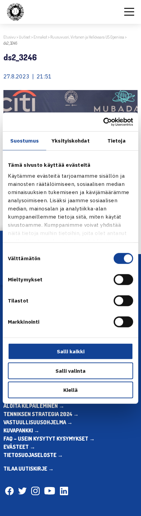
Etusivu (9, 37)
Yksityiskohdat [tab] (70, 140)
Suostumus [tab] (24, 140)
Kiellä (70, 390)
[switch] (123, 279)
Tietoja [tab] (116, 140)
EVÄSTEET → (19, 446)
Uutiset (24, 37)
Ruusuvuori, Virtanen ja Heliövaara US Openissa (87, 37)
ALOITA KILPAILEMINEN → (33, 405)
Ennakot (40, 37)
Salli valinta (70, 370)
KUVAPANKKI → (21, 430)
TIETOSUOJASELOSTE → (33, 455)
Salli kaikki (71, 351)
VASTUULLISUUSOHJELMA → (38, 422)
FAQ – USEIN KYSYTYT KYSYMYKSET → (49, 438)
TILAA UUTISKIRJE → (28, 468)
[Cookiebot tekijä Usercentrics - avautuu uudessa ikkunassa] (103, 121)
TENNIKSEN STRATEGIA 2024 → (41, 414)
